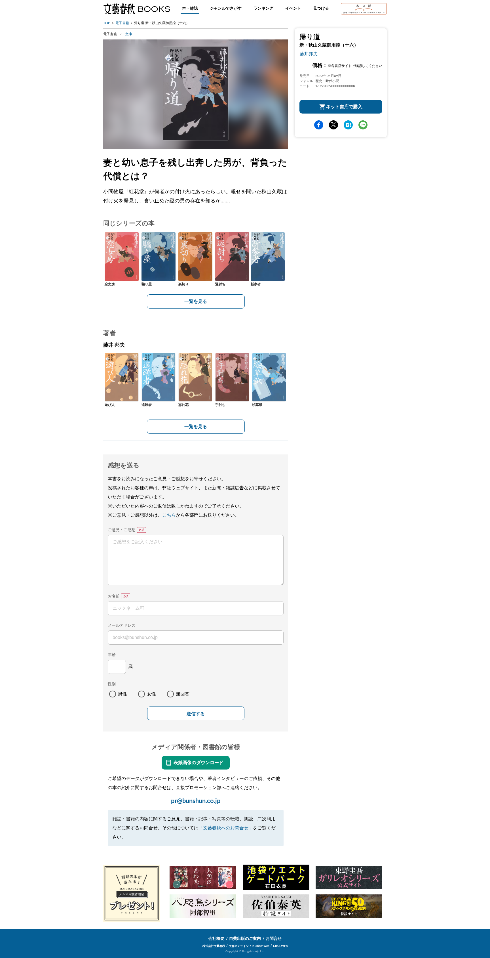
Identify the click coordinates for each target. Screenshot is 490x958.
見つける (321, 9)
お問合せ (274, 939)
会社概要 (216, 939)
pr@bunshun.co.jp (196, 801)
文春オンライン (239, 946)
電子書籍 (122, 23)
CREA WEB (280, 946)
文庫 (128, 34)
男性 (122, 694)
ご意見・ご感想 (122, 530)
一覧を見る (195, 301)
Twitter (333, 124)
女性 (151, 694)
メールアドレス (122, 626)
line (363, 124)
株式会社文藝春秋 (213, 946)
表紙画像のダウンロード (198, 762)
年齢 (112, 655)
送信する (196, 713)
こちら (169, 515)
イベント (293, 9)
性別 (112, 684)
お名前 (114, 596)
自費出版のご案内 (245, 939)
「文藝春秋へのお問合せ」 (225, 828)
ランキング (263, 9)
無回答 (182, 694)
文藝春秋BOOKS (136, 8)
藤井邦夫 (308, 54)
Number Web (260, 946)
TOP (106, 23)
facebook (318, 124)
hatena (348, 124)
